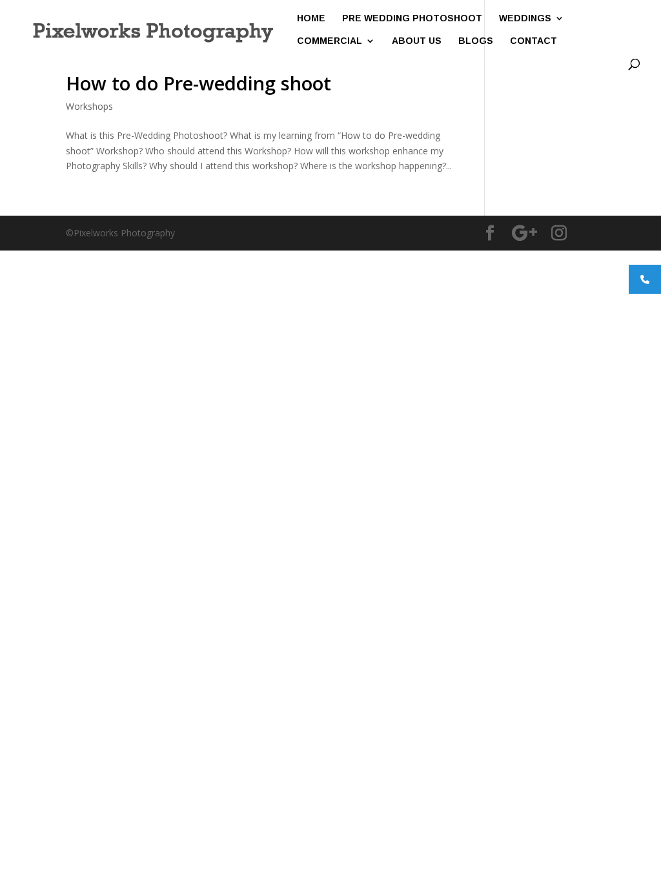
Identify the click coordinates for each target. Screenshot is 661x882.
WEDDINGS (525, 18)
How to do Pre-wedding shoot (198, 83)
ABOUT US (417, 41)
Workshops (89, 106)
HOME (311, 18)
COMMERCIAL (329, 41)
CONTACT (533, 41)
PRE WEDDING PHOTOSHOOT (412, 18)
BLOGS (475, 41)
